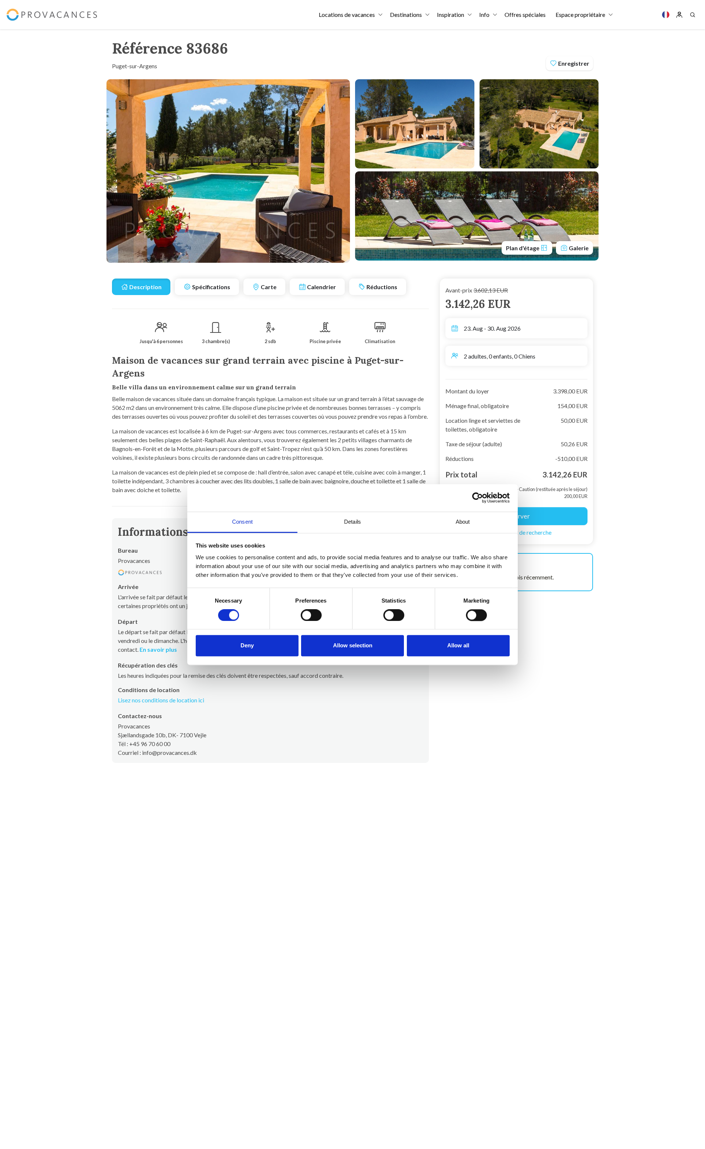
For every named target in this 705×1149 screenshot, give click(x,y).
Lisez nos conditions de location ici (161, 700)
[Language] (666, 15)
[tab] (141, 287)
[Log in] (679, 14)
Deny (247, 646)
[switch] (311, 615)
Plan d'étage (523, 247)
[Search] (692, 14)
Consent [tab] (242, 522)
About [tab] (463, 522)
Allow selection (352, 646)
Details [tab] (352, 522)
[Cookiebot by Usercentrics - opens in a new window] (477, 497)
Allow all (458, 646)
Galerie (578, 247)
